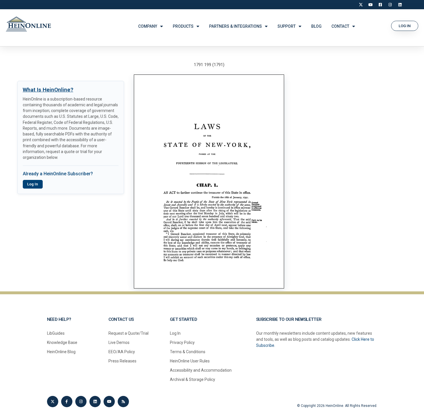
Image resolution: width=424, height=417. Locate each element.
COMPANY (147, 26)
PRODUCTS (183, 26)
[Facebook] (380, 5)
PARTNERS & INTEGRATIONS (235, 26)
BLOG (316, 26)
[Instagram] (390, 5)
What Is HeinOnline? (48, 89)
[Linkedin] (95, 401)
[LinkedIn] (400, 5)
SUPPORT (286, 26)
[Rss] (123, 401)
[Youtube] (109, 401)
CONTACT (340, 26)
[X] (361, 5)
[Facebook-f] (66, 401)
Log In (32, 184)
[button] (404, 26)
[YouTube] (371, 5)
